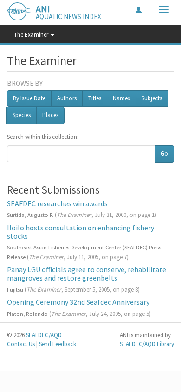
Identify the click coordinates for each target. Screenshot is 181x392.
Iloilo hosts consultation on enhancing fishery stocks (80, 232)
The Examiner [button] (32, 35)
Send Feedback (57, 344)
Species (22, 115)
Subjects (152, 98)
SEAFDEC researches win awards (57, 203)
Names (121, 98)
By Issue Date (29, 98)
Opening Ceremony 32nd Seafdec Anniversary (78, 302)
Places (50, 115)
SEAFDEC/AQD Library (147, 344)
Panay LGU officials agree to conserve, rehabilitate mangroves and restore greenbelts (86, 273)
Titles (94, 98)
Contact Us (21, 344)
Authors (67, 98)
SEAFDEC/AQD (44, 335)
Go (164, 153)
